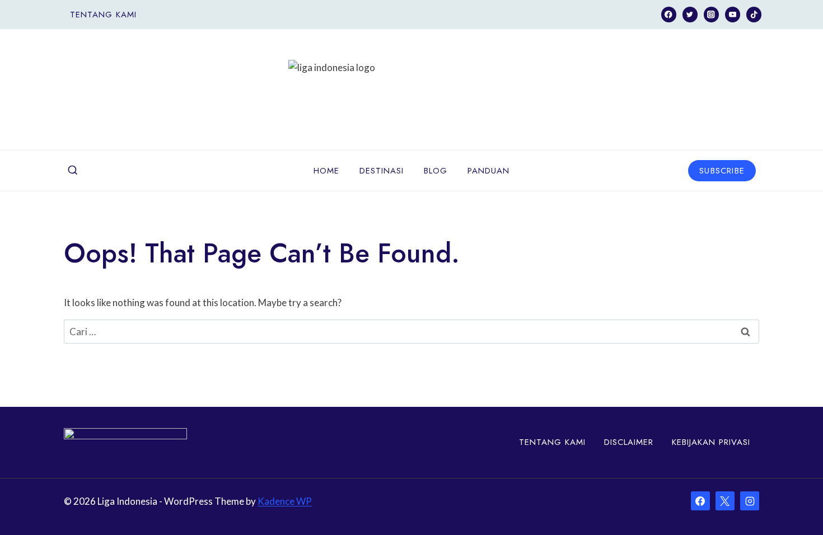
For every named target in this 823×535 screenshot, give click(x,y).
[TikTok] (753, 14)
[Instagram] (711, 14)
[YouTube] (732, 14)
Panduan (488, 171)
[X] (725, 500)
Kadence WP (285, 501)
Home (326, 171)
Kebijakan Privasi (711, 442)
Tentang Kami (103, 14)
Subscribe (722, 171)
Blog (435, 171)
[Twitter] (690, 14)
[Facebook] (668, 14)
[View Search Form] (72, 170)
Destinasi (381, 171)
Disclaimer (628, 442)
